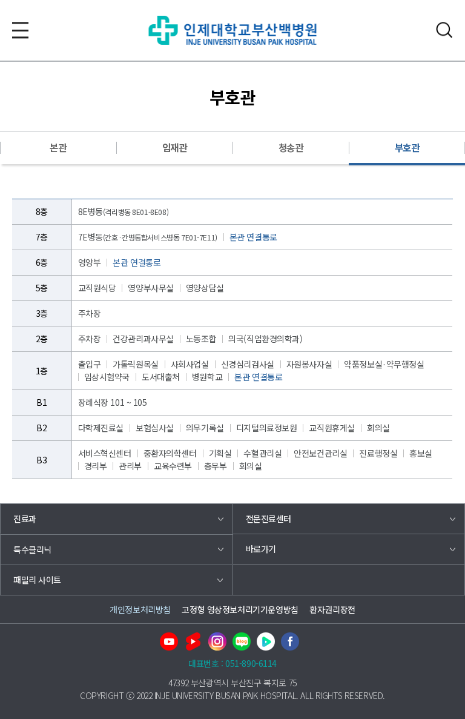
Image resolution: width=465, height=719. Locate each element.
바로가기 (261, 549)
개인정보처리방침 (140, 609)
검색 (445, 30)
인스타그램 (217, 641)
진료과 (24, 518)
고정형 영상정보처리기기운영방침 (240, 609)
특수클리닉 (32, 549)
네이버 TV (266, 641)
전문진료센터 (268, 518)
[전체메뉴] (20, 30)
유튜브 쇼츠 (193, 641)
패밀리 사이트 (37, 580)
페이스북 (290, 641)
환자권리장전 (332, 609)
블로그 (241, 641)
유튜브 (169, 641)
